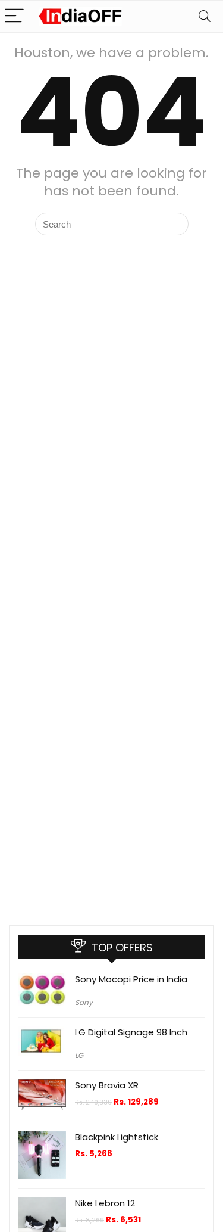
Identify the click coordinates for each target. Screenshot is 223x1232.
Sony (84, 1002)
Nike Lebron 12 (105, 1203)
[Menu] (14, 16)
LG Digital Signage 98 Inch (131, 1032)
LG (79, 1055)
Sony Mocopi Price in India (131, 979)
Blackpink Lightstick (116, 1137)
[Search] (204, 16)
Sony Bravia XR (107, 1085)
